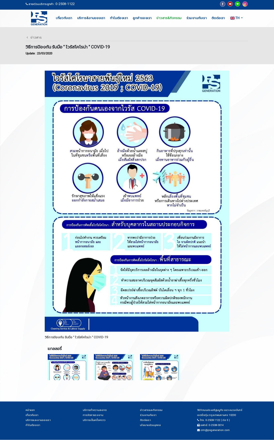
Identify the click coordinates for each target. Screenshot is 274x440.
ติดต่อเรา (218, 18)
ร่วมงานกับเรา (197, 18)
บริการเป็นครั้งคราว (94, 420)
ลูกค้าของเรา (142, 18)
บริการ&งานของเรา (91, 18)
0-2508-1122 (65, 4)
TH (237, 18)
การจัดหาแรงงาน (93, 415)
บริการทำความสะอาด (95, 410)
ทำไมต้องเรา (119, 18)
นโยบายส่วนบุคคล (150, 425)
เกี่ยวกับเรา (64, 18)
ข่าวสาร (35, 37)
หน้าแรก (30, 410)
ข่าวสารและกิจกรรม (151, 410)
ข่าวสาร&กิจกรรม (169, 18)
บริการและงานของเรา (38, 420)
